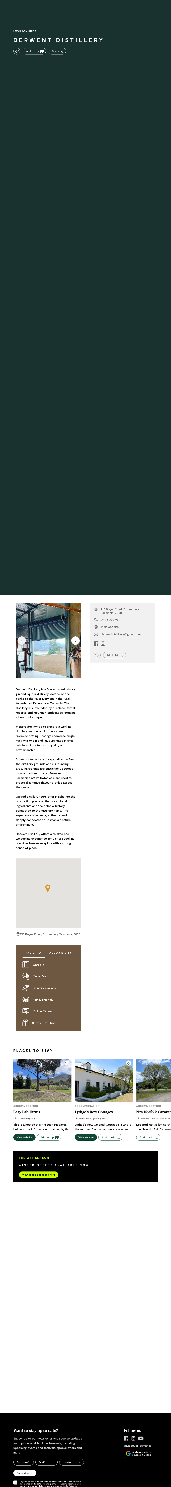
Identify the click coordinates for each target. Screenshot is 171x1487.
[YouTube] (141, 1438)
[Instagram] (133, 1438)
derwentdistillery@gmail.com (121, 634)
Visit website (110, 627)
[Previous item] (22, 640)
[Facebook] (126, 1438)
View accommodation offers (38, 1174)
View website (24, 1137)
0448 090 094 (110, 619)
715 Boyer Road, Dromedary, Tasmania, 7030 (50, 934)
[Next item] (75, 640)
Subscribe (23, 1473)
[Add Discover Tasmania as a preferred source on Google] (139, 1453)
